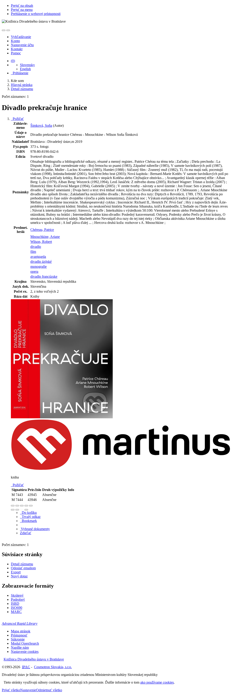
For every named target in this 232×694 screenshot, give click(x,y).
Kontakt (16, 49)
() (13, 61)
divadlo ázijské (41, 261)
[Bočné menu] (3, 30)
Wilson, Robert (41, 242)
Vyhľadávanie (21, 37)
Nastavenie (28, 690)
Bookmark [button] (28, 521)
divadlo (35, 247)
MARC (16, 612)
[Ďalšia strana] (26, 509)
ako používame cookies (157, 682)
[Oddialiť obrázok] (17, 505)
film (33, 252)
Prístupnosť (19, 635)
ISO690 (16, 608)
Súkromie (18, 639)
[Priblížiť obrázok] (12, 505)
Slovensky (27, 65)
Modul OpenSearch (25, 643)
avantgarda (38, 256)
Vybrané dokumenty (35, 529)
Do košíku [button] (28, 513)
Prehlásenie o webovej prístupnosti (35, 14)
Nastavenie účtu (22, 45)
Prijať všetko (11, 690)
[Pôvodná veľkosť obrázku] (22, 505)
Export (16, 572)
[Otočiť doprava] (17, 509)
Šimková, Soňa (41, 125)
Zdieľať (25, 533)
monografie (38, 266)
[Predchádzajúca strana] (22, 509)
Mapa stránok (20, 631)
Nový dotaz (19, 576)
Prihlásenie (19, 73)
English (25, 69)
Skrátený (17, 595)
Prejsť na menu (22, 10)
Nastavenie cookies (25, 651)
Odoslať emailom (23, 568)
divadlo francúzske (43, 276)
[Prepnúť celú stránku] (26, 505)
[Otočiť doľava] (12, 509)
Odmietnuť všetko (49, 690)
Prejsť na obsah (22, 5)
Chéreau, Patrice (42, 230)
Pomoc (16, 53)
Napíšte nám (20, 647)
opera (34, 271)
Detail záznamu (22, 564)
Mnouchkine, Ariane (45, 237)
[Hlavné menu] (8, 30)
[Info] (31, 505)
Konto (15, 41)
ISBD (15, 603)
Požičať (17, 119)
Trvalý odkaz (30, 517)
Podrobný (18, 599)
